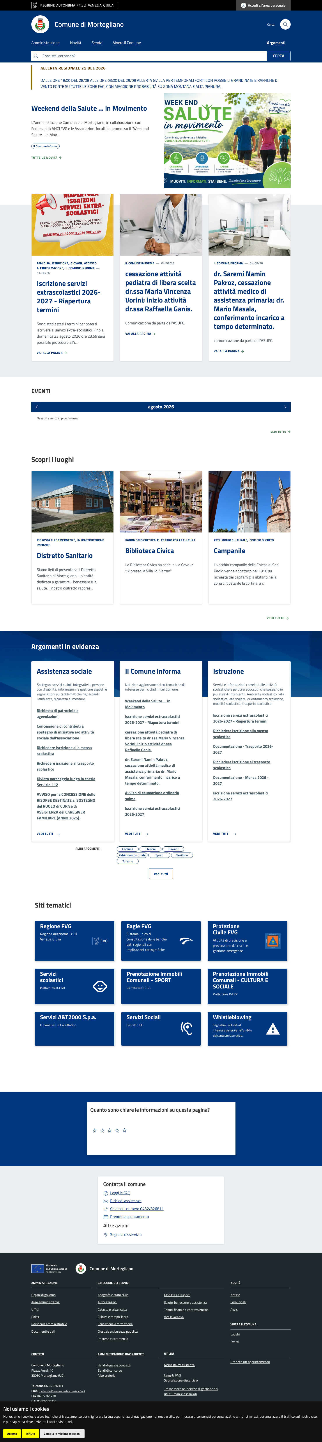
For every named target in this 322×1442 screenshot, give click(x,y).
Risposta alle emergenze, (57, 540)
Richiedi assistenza (126, 1201)
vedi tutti (161, 873)
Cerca (278, 56)
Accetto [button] (12, 1433)
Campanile (229, 550)
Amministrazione (44, 1282)
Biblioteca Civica (149, 550)
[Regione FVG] (100, 941)
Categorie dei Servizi (113, 1282)
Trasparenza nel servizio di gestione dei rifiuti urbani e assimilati (191, 1391)
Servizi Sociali (144, 1017)
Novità (235, 1282)
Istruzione (228, 671)
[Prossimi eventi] (285, 407)
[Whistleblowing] (273, 1028)
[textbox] (159, 1130)
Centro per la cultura (177, 540)
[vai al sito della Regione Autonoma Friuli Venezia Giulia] (74, 5)
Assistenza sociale (64, 671)
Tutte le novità (44, 157)
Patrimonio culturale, (142, 540)
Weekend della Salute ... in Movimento (89, 108)
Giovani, (76, 263)
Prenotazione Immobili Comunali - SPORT (154, 976)
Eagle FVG (139, 926)
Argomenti (276, 43)
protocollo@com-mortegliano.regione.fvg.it (62, 1391)
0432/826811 (137, 1209)
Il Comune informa (79, 268)
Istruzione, (60, 263)
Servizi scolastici (51, 976)
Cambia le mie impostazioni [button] (62, 1433)
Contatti (37, 1353)
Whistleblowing (232, 1017)
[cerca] (285, 24)
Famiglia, (44, 263)
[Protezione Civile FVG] (273, 941)
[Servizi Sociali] (186, 1028)
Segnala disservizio (126, 1234)
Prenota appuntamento (129, 1216)
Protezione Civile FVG (226, 929)
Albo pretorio (106, 1375)
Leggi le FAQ (120, 1193)
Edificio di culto (261, 540)
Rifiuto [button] (30, 1433)
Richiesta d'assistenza (179, 1364)
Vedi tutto (279, 432)
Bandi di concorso (110, 1370)
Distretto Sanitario (65, 555)
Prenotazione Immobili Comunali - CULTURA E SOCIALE (241, 979)
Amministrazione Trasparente (121, 1353)
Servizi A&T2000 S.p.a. (68, 1017)
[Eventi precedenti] (36, 407)
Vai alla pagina (50, 352)
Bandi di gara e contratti (114, 1365)
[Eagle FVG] (186, 941)
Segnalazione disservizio (181, 1380)
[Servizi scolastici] (100, 986)
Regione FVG (55, 926)
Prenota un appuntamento (250, 1361)
